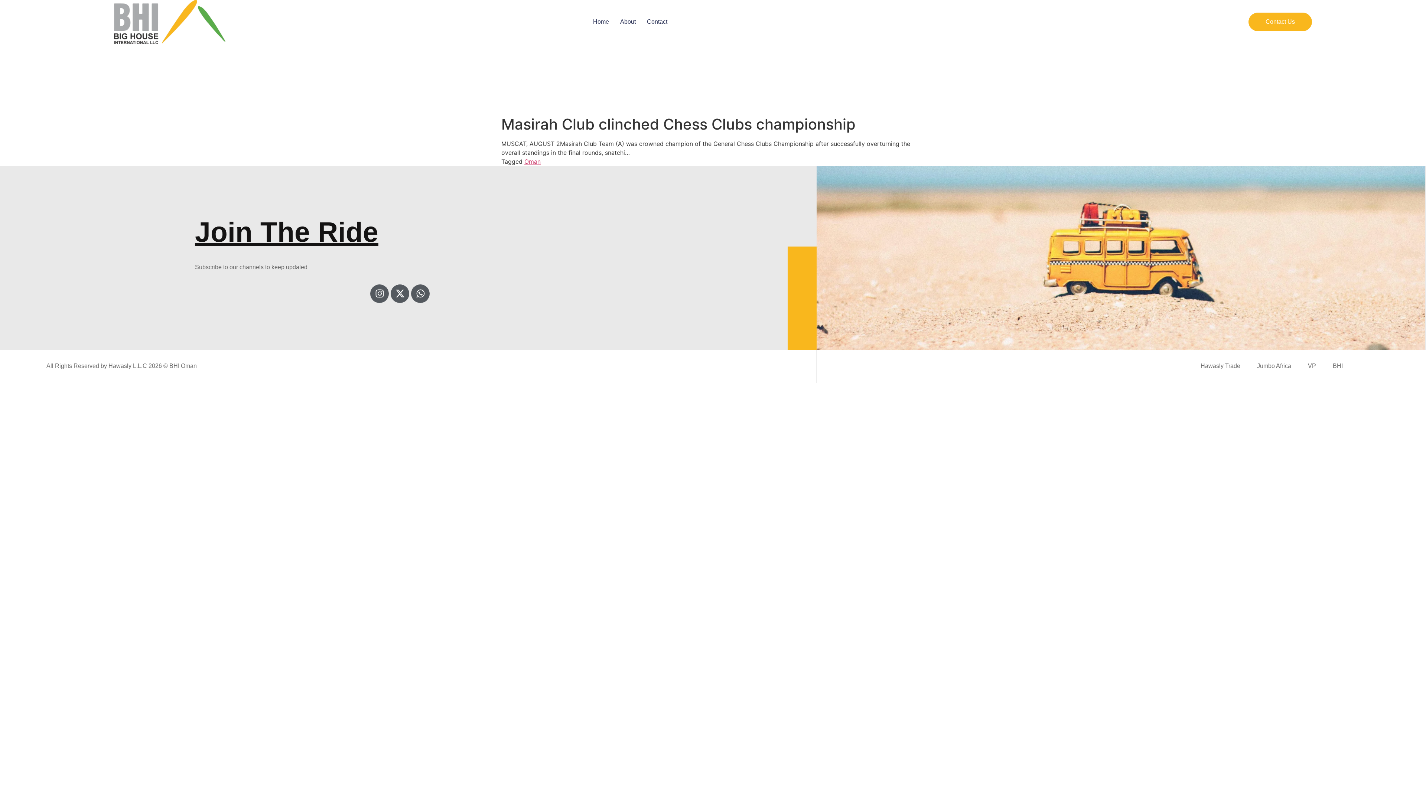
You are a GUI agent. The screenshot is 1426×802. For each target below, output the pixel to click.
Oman (532, 161)
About (628, 22)
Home (601, 22)
